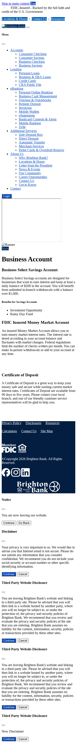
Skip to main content (16, 3)
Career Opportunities (33, 177)
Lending (16, 69)
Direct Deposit (28, 138)
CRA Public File (30, 84)
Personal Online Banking (36, 92)
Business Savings (30, 65)
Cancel (23, 574)
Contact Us (39, 19)
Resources (58, 19)
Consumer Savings (31, 58)
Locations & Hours (15, 19)
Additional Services (23, 131)
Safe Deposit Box (31, 134)
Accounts (16, 50)
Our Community (30, 173)
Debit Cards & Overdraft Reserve (41, 150)
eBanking (16, 88)
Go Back (24, 523)
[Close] (3, 44)
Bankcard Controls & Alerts (37, 119)
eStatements (27, 115)
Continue (8, 523)
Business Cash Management (38, 96)
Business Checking (32, 61)
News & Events (29, 169)
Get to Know (28, 184)
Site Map (47, 431)
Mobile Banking (30, 123)
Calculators (9, 431)
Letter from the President (35, 165)
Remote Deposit (30, 104)
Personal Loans (29, 73)
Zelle (22, 127)
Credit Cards (27, 81)
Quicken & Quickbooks (35, 100)
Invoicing (25, 108)
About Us (17, 154)
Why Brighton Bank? (33, 158)
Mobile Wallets (29, 111)
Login (6, 196)
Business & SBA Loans (35, 77)
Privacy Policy (11, 423)
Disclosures (33, 423)
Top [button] (33, 3)
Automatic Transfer (32, 142)
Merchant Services (31, 146)
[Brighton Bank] (13, 26)
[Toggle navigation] (28, 27)
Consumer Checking (33, 54)
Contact (15, 188)
